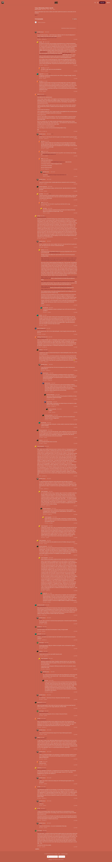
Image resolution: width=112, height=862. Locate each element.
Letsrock (41, 349)
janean (38, 633)
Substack (50, 859)
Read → (36, 15)
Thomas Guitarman (43, 186)
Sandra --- (41, 42)
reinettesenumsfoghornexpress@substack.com (57, 174)
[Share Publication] (97, 2)
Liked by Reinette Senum (42, 95)
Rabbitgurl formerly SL (41, 336)
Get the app (61, 856)
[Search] (95, 2)
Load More (37, 849)
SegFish (40, 73)
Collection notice (64, 853)
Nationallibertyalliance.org (54, 252)
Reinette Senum (38, 9)
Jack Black (41, 193)
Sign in (108, 2)
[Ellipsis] (77, 32)
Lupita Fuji (39, 767)
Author (39, 33)
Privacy (55, 853)
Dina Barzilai (45, 307)
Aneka (38, 737)
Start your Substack (53, 856)
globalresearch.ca (43, 51)
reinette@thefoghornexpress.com (49, 154)
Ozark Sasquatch (40, 446)
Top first (75, 19)
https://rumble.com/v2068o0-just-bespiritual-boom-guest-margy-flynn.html (56, 289)
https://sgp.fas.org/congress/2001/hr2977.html (47, 37)
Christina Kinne (40, 605)
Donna (40, 315)
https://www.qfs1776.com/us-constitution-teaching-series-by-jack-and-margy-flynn (58, 281)
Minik (38, 94)
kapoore (39, 702)
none (38, 718)
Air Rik (38, 808)
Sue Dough (41, 642)
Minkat (38, 215)
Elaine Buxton (45, 373)
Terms (59, 853)
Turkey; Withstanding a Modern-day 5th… (44, 8)
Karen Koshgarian (40, 328)
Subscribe (102, 2)
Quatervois (39, 626)
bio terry (43, 67)
